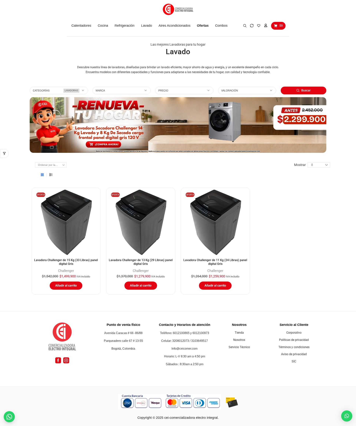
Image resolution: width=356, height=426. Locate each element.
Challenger (66, 271)
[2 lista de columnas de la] (51, 174)
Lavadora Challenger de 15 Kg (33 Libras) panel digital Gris (66, 261)
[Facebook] (58, 360)
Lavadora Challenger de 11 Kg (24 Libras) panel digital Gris (215, 261)
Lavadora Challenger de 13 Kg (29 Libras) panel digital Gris (141, 261)
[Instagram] (66, 360)
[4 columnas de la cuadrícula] (42, 174)
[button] (244, 25)
